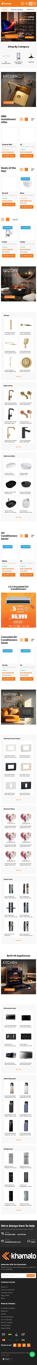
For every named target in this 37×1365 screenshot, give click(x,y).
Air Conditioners (6, 1320)
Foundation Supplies (8, 1308)
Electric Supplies (6, 1322)
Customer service (7, 1293)
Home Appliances (7, 1317)
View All (18, 376)
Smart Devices (6, 1325)
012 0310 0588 (10, 1234)
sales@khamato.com (13, 1242)
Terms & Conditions (7, 1290)
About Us (4, 1287)
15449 (33, 1242)
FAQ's (3, 1298)
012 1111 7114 (21, 1234)
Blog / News (5, 1295)
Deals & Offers (5, 1328)
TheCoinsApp (5, 1355)
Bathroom (4, 1311)
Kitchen (3, 1314)
